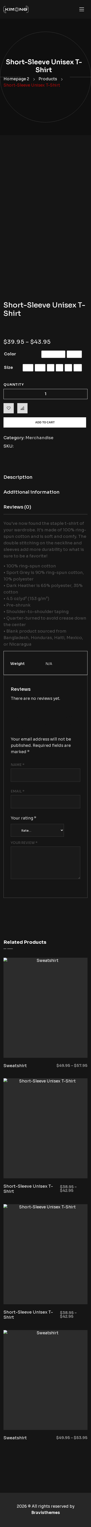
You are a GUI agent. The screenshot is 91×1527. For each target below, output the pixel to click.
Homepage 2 (16, 79)
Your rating (23, 818)
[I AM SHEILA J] (16, 9)
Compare (22, 408)
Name (17, 765)
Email (17, 791)
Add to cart (45, 422)
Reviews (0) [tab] (17, 507)
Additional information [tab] (32, 492)
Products (47, 79)
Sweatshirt (15, 1065)
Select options (67, 1046)
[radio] (53, 354)
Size (8, 367)
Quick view (29, 1046)
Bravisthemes (45, 1512)
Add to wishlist (9, 408)
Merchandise (39, 437)
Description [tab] (18, 477)
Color (10, 354)
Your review (24, 843)
